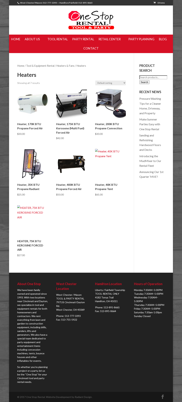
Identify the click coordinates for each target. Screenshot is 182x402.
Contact (91, 48)
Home (15, 39)
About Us (32, 39)
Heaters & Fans (65, 65)
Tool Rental (57, 39)
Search (144, 82)
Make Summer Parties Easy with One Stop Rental (149, 124)
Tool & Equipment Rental (40, 65)
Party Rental (83, 39)
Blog (163, 39)
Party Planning (141, 39)
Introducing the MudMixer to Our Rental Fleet (150, 160)
